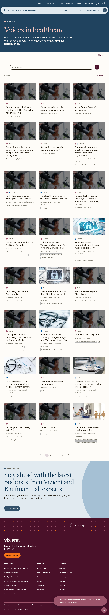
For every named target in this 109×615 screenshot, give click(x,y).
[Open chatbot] (104, 610)
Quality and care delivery (12, 577)
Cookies (21, 605)
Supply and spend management (15, 590)
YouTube (62, 590)
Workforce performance (12, 594)
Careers (39, 581)
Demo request (12, 555)
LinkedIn (62, 585)
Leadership (41, 585)
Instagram (62, 581)
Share (101, 55)
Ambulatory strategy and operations (16, 568)
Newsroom (50, 3)
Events (40, 3)
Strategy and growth (11, 585)
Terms (14, 605)
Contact (60, 3)
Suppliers (69, 3)
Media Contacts (93, 10)
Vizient (78, 3)
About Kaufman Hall (43, 572)
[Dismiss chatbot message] (103, 601)
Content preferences (66, 577)
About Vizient (41, 568)
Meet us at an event (65, 572)
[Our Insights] (12, 10)
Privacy (6, 605)
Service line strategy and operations (16, 581)
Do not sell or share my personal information (40, 605)
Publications (66, 10)
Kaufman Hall (88, 3)
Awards (39, 577)
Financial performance (11, 572)
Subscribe (80, 10)
